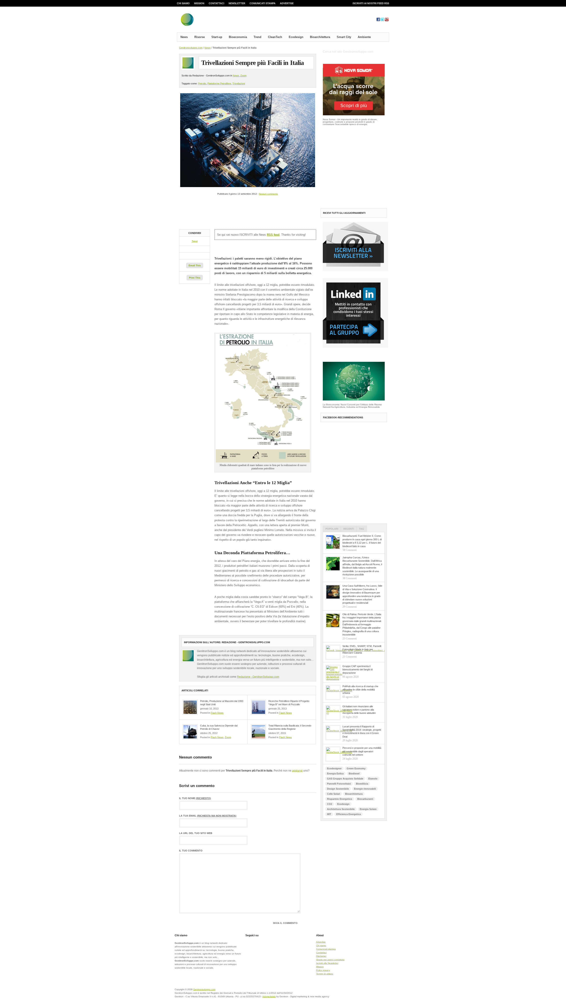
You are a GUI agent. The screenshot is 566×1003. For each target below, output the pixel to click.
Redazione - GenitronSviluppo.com (258, 676)
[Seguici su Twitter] (382, 20)
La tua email (207, 816)
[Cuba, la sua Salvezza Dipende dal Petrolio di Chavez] (190, 731)
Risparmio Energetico (339, 799)
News (184, 37)
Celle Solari (333, 794)
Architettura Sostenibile (341, 809)
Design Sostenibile (338, 788)
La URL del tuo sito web (195, 833)
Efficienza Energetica (348, 814)
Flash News (217, 712)
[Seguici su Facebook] (378, 20)
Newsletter (237, 3)
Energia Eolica (335, 773)
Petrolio (202, 83)
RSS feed (273, 234)
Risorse (199, 37)
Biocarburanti (365, 799)
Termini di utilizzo (324, 974)
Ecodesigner (334, 768)
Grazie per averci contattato (330, 959)
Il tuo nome (195, 798)
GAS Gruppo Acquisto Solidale (345, 778)
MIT (329, 814)
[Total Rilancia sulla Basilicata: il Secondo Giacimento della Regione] (258, 731)
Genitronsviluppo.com (191, 47)
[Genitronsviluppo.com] (213, 20)
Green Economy (356, 768)
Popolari (331, 528)
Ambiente (364, 37)
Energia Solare (368, 809)
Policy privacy (323, 970)
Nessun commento (268, 194)
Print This (194, 277)
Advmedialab (269, 996)
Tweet (195, 241)
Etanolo (372, 778)
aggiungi (297, 770)
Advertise (287, 3)
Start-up (216, 37)
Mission (199, 3)
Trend (257, 37)
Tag (361, 528)
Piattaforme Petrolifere (219, 83)
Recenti (348, 528)
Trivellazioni (238, 83)
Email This (195, 265)
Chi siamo (183, 3)
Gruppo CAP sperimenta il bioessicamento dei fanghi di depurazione (357, 669)
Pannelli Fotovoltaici (339, 783)
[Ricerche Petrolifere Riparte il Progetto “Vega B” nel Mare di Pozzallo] (258, 707)
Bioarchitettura (320, 37)
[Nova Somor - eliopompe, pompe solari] (354, 114)
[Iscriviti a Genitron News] (355, 270)
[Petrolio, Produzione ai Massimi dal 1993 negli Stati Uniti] (190, 707)
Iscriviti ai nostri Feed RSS (371, 3)
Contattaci (216, 3)
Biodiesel (354, 773)
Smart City (344, 37)
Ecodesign (296, 37)
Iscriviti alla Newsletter (327, 963)
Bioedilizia (362, 783)
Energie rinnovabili (365, 788)
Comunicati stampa (262, 3)
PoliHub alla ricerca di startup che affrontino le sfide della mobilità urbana (360, 689)
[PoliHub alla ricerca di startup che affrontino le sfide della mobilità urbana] (333, 692)
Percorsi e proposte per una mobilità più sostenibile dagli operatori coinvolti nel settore (361, 751)
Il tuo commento (191, 850)
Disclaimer (321, 956)
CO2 (329, 804)
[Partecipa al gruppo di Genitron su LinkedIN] (355, 347)
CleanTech (275, 37)
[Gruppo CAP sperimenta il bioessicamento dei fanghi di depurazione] (333, 672)
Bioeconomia (238, 37)
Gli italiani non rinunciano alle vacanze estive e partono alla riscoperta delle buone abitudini (358, 710)
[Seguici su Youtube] (386, 20)
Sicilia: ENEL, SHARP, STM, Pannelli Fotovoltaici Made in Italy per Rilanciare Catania (361, 649)
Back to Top (373, 992)
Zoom (243, 75)
